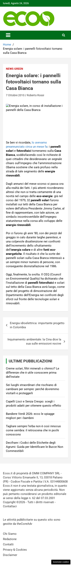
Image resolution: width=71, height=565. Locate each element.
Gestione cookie (61, 562)
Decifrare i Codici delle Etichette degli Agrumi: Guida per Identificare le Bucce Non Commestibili (34, 447)
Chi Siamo (10, 534)
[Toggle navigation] (8, 35)
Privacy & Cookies (15, 549)
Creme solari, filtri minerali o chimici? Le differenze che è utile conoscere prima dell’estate (32, 372)
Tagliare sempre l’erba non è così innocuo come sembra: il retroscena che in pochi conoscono (33, 430)
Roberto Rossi (35, 95)
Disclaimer (10, 555)
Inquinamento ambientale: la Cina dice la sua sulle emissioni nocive (34, 341)
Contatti (8, 544)
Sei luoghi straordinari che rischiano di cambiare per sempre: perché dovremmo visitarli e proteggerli (32, 389)
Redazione (10, 539)
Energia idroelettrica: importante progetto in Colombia (37, 325)
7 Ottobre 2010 (15, 95)
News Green (14, 68)
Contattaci (10, 506)
